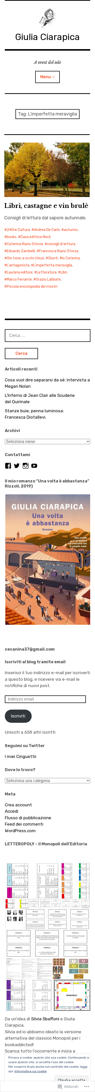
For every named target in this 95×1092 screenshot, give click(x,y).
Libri (64, 272)
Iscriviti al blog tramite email (35, 661)
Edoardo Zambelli (21, 251)
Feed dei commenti (24, 824)
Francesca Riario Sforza (58, 251)
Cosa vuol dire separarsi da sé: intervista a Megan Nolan (47, 383)
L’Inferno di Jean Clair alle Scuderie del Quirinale (40, 398)
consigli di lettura (61, 244)
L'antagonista (18, 265)
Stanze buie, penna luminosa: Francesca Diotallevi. (34, 414)
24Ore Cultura (18, 230)
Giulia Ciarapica (47, 36)
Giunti (53, 258)
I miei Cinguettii (20, 756)
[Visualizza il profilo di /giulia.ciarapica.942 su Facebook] (8, 465)
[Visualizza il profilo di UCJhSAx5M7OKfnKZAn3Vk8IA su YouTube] (34, 465)
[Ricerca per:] (47, 335)
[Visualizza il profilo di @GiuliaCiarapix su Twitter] (16, 465)
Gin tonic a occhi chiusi (25, 258)
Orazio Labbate (48, 279)
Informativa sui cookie (30, 1071)
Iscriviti (18, 715)
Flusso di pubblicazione (28, 817)
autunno (71, 230)
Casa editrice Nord (35, 237)
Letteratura (46, 272)
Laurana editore (20, 272)
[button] (47, 560)
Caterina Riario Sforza (25, 244)
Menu (45, 76)
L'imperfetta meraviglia (52, 265)
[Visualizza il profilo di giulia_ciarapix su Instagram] (25, 465)
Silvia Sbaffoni (45, 1018)
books (11, 237)
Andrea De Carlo (47, 230)
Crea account (18, 804)
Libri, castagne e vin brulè (46, 205)
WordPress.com (20, 830)
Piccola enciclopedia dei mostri (32, 286)
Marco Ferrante (19, 279)
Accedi (11, 811)
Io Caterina (71, 258)
